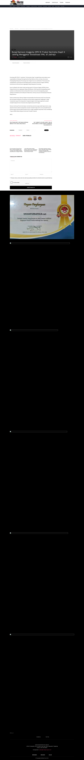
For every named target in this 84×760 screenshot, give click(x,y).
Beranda (48, 2)
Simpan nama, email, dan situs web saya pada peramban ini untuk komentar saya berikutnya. (31, 178)
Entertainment (23, 6)
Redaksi (15, 57)
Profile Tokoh (62, 6)
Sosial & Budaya (57, 6)
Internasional (40, 6)
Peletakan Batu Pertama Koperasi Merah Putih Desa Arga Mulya (19, 123)
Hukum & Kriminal (34, 6)
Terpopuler (55, 2)
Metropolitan (28, 6)
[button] (72, 2)
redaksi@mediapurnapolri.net (45, 749)
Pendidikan (18, 6)
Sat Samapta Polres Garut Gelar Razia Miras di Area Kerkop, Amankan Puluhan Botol (42, 124)
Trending (67, 2)
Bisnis (11, 6)
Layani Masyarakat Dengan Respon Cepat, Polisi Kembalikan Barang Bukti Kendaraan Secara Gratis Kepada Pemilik (30, 150)
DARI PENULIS (27, 135)
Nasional (49, 6)
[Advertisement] (42, 17)
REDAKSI (43, 754)
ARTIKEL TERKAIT (15, 135)
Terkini (61, 2)
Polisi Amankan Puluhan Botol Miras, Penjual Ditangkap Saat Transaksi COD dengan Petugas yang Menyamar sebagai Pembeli (16, 150)
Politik (53, 6)
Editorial (14, 6)
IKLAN (50, 754)
